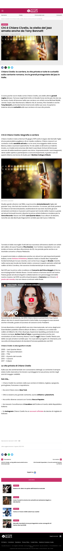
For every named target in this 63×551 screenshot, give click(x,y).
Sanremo (4, 15)
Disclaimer (18, 542)
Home (2, 19)
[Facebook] (2, 67)
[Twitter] (5, 67)
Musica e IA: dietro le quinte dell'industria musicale (29, 488)
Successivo (56, 459)
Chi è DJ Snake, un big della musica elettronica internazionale (14, 463)
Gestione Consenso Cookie (46, 542)
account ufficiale (36, 411)
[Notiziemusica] (32, 10)
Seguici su (30, 472)
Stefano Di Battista (19, 258)
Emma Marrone (39, 15)
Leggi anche (31, 479)
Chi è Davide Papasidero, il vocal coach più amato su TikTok (47, 463)
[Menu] (2, 10)
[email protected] (27, 545)
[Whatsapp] (9, 67)
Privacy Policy (25, 542)
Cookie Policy (34, 542)
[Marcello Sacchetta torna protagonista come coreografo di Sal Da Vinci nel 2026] (7, 524)
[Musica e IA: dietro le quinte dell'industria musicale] (7, 489)
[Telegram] (12, 67)
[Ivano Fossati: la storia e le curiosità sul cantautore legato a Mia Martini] (7, 501)
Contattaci (11, 542)
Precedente (7, 459)
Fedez (21, 15)
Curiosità (7, 19)
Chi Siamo (4, 542)
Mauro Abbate (5, 34)
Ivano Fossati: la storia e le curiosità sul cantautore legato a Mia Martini (32, 501)
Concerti (59, 15)
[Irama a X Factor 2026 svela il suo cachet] (7, 513)
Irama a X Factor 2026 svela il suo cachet (26, 512)
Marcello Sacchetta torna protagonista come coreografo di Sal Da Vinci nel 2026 (32, 524)
